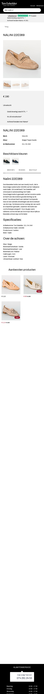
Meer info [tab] (11, 170)
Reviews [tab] (22, 170)
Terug (6, 26)
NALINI (25, 136)
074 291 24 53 (24, 678)
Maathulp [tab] (33, 170)
